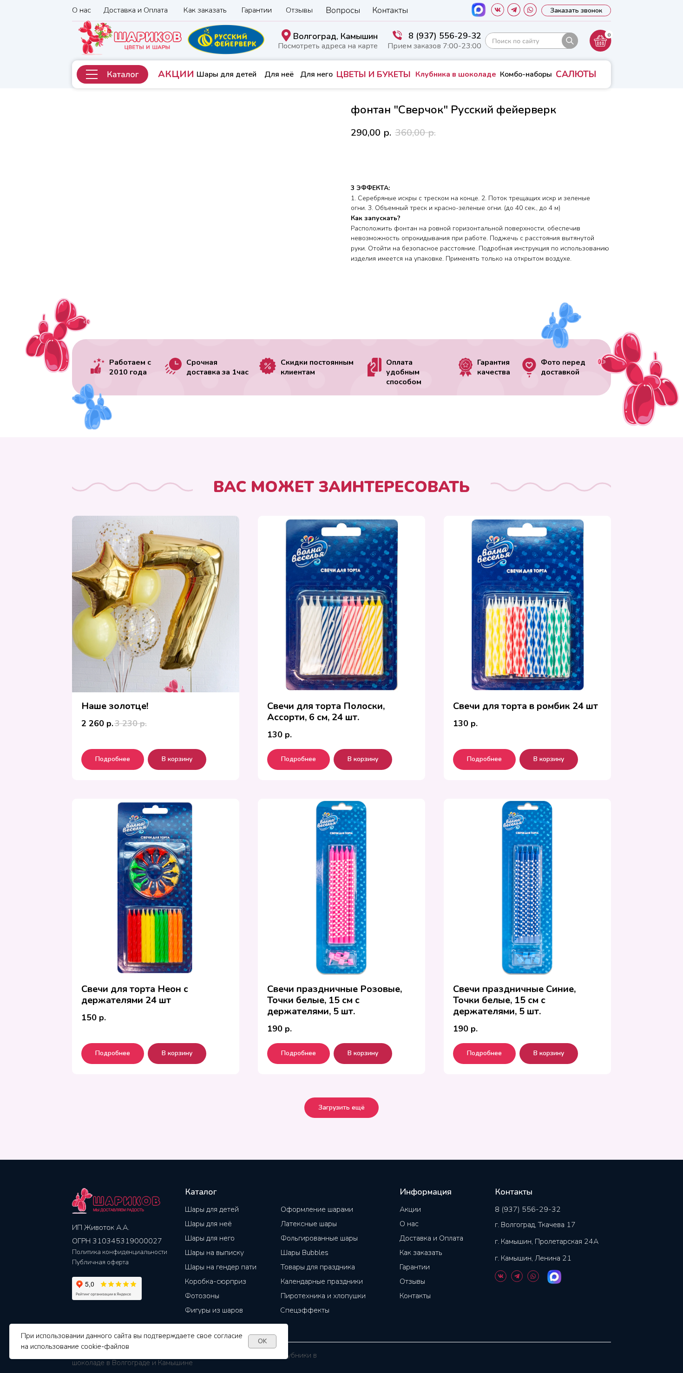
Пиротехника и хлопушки (323, 1296)
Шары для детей (226, 74)
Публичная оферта (100, 1262)
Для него (316, 74)
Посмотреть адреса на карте (328, 46)
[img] (531, 41)
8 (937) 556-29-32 (444, 35)
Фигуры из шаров (214, 1310)
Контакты (390, 10)
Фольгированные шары (319, 1238)
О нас (81, 10)
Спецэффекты (304, 1310)
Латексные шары (309, 1224)
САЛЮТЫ (576, 74)
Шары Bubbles (304, 1253)
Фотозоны (202, 1296)
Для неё (279, 74)
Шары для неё (208, 1224)
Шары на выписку (214, 1253)
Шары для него (210, 1238)
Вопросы (343, 10)
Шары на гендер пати (220, 1267)
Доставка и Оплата (136, 10)
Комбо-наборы (526, 74)
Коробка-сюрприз (215, 1281)
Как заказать (205, 10)
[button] (112, 74)
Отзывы (299, 10)
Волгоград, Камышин (335, 36)
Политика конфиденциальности (119, 1252)
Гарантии (257, 10)
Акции (410, 1209)
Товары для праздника (318, 1267)
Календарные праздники (322, 1281)
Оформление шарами (317, 1209)
